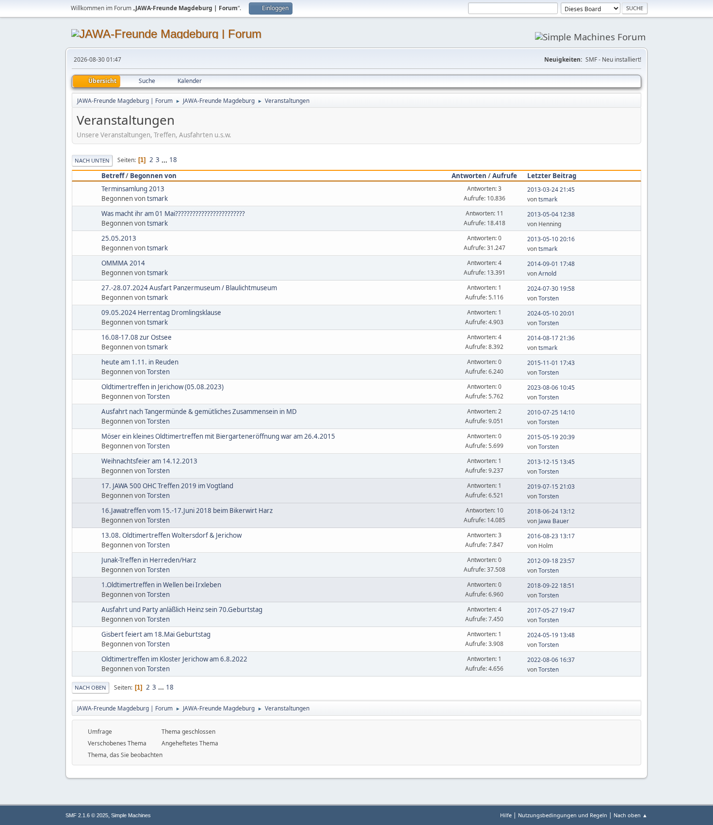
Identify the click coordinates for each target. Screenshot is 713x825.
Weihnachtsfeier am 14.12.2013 (149, 461)
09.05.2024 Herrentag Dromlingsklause (161, 312)
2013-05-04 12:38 (551, 214)
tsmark (157, 198)
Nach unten (92, 160)
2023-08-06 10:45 (551, 387)
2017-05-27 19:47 (551, 610)
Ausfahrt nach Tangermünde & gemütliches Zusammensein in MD (199, 411)
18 (173, 159)
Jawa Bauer (553, 521)
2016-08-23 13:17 (551, 536)
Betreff (112, 175)
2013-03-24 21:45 (551, 189)
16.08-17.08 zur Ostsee (136, 337)
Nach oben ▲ (631, 815)
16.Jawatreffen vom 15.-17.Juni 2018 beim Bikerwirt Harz (187, 510)
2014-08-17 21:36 (551, 338)
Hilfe (506, 815)
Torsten (548, 298)
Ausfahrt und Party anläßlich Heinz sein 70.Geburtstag (181, 609)
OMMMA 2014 (123, 263)
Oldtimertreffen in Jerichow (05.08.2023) (162, 386)
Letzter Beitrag (551, 175)
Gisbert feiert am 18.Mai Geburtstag (156, 634)
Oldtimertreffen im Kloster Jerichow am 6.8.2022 (174, 659)
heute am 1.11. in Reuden (139, 362)
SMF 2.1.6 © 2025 (86, 815)
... (165, 159)
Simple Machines (131, 815)
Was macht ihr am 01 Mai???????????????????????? (173, 213)
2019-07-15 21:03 (551, 486)
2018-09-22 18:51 (551, 585)
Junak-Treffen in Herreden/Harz (148, 560)
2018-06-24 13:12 (551, 511)
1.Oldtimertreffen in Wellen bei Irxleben (161, 584)
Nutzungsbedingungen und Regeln (562, 815)
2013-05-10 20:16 (551, 239)
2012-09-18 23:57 (551, 561)
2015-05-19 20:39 (551, 437)
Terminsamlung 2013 (132, 188)
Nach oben (90, 687)
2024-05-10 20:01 (551, 313)
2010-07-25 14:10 (551, 412)
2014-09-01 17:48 (551, 264)
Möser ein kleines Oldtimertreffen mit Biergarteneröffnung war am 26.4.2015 (218, 436)
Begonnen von (153, 175)
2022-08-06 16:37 (551, 660)
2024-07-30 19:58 (551, 288)
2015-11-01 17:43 (551, 363)
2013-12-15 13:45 (551, 462)
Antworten (469, 175)
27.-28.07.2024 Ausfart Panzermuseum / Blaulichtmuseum (189, 287)
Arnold (547, 273)
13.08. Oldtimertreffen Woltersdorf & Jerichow (171, 535)
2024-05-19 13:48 (551, 635)
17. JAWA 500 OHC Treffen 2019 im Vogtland (167, 485)
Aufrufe (504, 175)
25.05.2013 (118, 238)
